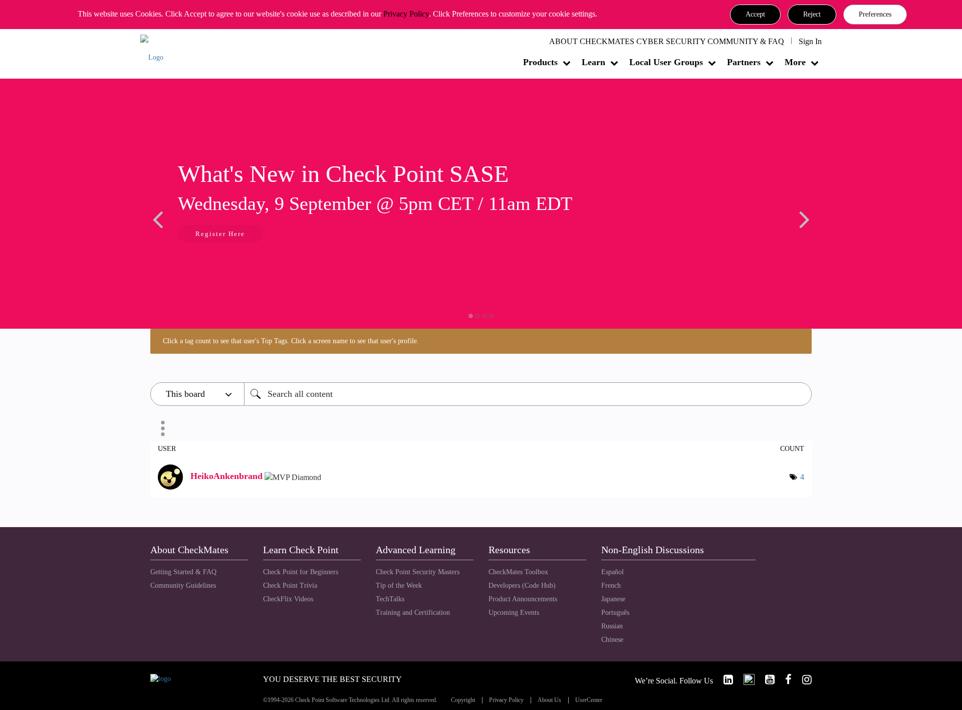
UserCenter (588, 700)
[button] (755, 15)
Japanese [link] (613, 599)
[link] (724, 679)
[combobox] (528, 394)
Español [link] (612, 572)
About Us (549, 700)
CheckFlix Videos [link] (288, 599)
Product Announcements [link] (523, 599)
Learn (593, 62)
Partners (744, 62)
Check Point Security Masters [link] (417, 572)
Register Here (220, 234)
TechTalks (390, 599)
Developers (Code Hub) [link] (522, 585)
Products (540, 62)
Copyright (463, 700)
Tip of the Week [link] (399, 585)
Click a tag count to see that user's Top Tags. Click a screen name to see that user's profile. (291, 341)
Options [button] (162, 428)
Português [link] (615, 612)
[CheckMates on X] (745, 679)
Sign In (810, 41)
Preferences (875, 14)
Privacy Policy (406, 14)
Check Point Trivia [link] (290, 585)
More (795, 62)
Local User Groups (666, 62)
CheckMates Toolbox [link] (518, 572)
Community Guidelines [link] (183, 585)
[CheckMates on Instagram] (803, 679)
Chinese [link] (612, 639)
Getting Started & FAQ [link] (183, 572)
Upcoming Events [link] (514, 612)
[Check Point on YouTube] (766, 679)
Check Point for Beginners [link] (300, 572)
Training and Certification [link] (413, 612)
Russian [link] (612, 626)
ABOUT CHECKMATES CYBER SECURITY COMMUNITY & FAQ (666, 41)
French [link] (611, 585)
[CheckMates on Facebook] (784, 679)
